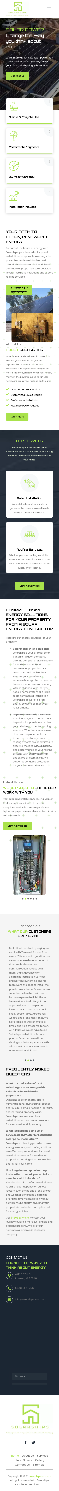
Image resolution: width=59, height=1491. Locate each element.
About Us (28, 1456)
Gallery (39, 1460)
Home (15, 1456)
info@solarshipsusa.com (29, 1299)
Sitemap (38, 1465)
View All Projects (17, 826)
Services (42, 1456)
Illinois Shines (23, 1460)
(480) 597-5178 (20, 1217)
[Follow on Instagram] (33, 1442)
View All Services (30, 586)
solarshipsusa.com (40, 1476)
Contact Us (17, 76)
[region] (29, 867)
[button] (22, 899)
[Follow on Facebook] (26, 1442)
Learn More (17, 416)
